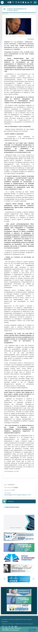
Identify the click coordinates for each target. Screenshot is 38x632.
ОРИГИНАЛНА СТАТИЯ (11, 471)
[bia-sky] (19, 522)
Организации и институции (12, 495)
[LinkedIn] (18, 2)
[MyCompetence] (19, 607)
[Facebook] (21, 2)
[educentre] (19, 579)
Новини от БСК (26, 495)
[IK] (19, 568)
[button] (31, 2)
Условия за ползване (7, 624)
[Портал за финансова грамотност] (19, 558)
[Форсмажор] (19, 592)
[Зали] (23, 2)
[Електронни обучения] (19, 547)
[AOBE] (19, 536)
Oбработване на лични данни (24, 624)
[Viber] (16, 2)
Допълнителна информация (10, 630)
